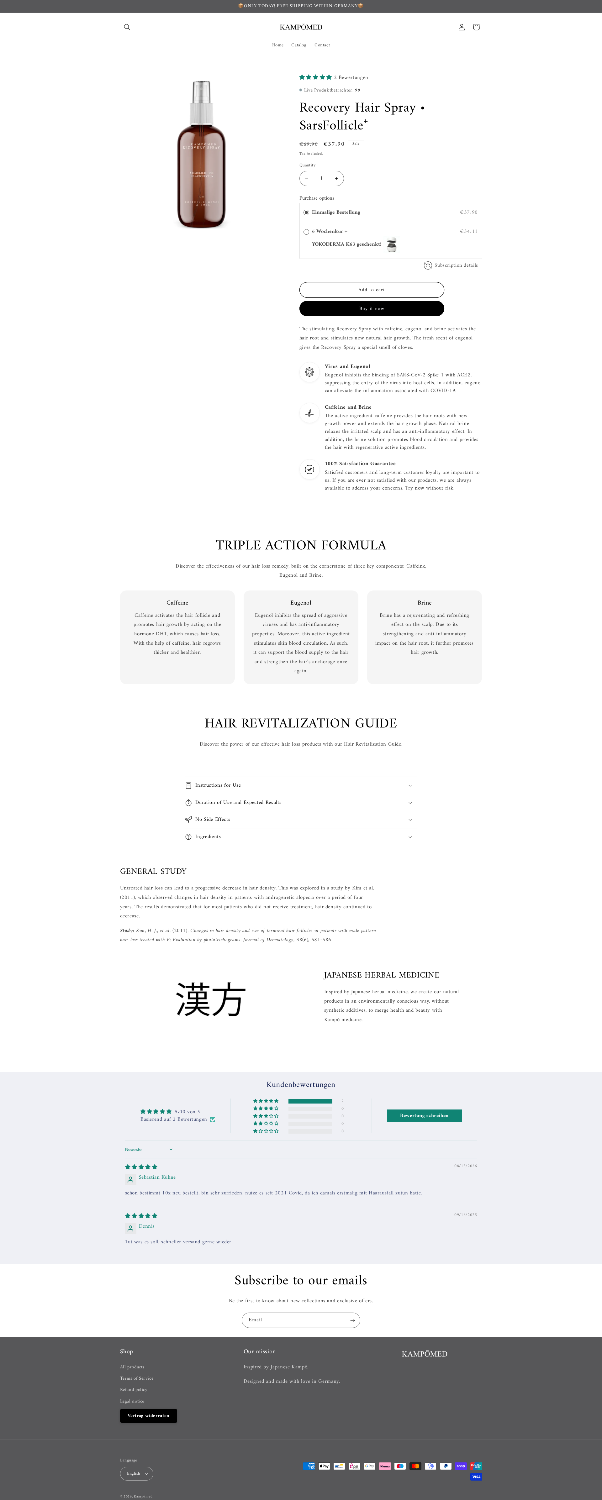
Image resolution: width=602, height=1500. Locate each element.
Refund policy (134, 1390)
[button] (127, 27)
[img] (141, 1167)
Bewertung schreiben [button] (424, 1115)
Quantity (307, 165)
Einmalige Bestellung (336, 212)
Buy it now (372, 308)
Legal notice (132, 1401)
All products (132, 1367)
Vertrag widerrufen (149, 1416)
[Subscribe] (353, 1320)
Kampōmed (143, 1496)
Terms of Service (137, 1378)
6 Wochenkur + (346, 238)
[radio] (306, 212)
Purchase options (316, 198)
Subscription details (456, 265)
